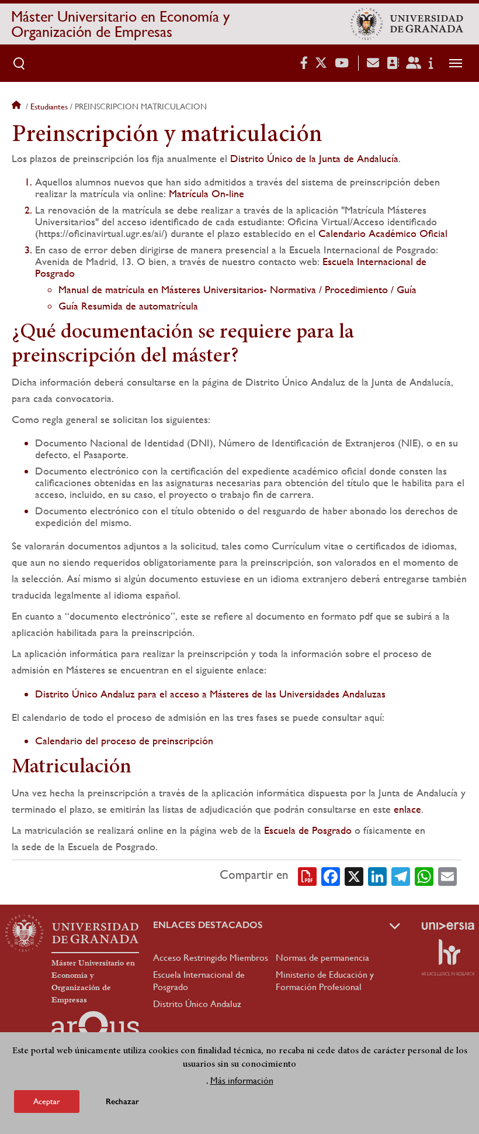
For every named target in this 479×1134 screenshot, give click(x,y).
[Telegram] (400, 875)
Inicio (17, 106)
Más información (241, 1080)
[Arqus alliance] (95, 1030)
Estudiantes (49, 106)
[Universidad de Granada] (406, 24)
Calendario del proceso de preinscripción (124, 740)
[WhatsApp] (424, 875)
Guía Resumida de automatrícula (128, 306)
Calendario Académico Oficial (382, 233)
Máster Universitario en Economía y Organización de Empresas (120, 24)
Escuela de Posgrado (308, 830)
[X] (354, 875)
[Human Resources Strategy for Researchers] (448, 957)
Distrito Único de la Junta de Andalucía (314, 158)
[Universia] (448, 925)
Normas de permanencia (322, 957)
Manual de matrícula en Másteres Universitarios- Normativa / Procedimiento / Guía (237, 289)
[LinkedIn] (377, 875)
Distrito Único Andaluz (197, 1003)
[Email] (447, 875)
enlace (407, 809)
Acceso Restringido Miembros (210, 957)
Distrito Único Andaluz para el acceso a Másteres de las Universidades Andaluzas (210, 694)
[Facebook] (330, 875)
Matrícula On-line (206, 193)
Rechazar (122, 1101)
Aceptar (46, 1101)
